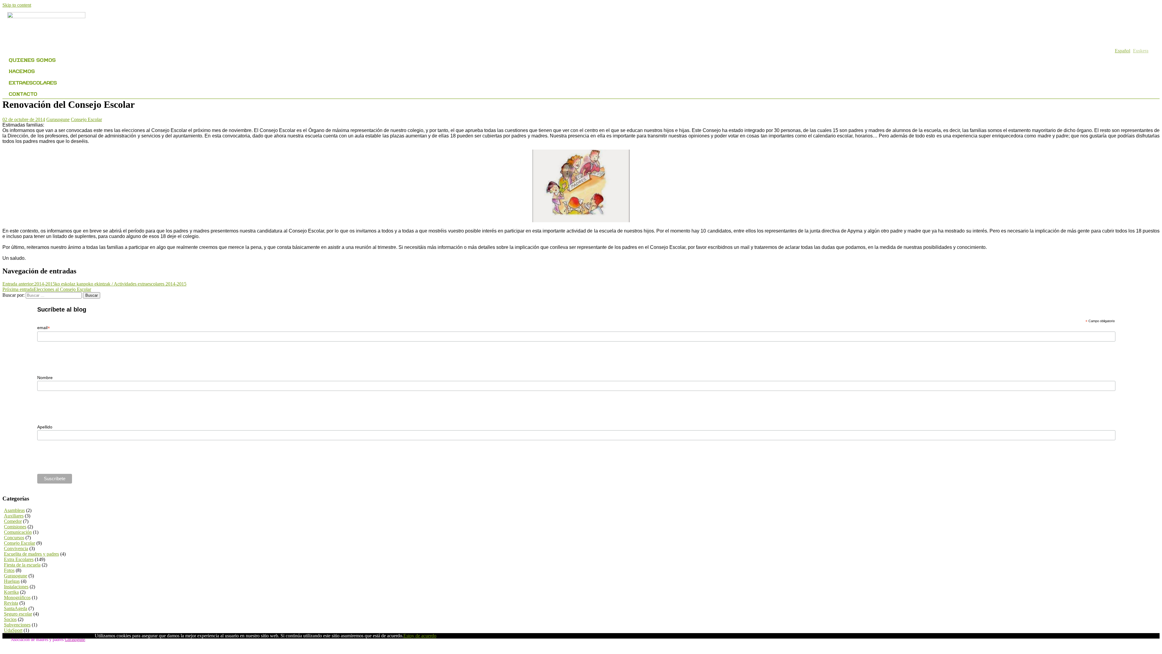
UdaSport (13, 630)
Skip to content (16, 5)
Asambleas (14, 510)
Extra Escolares (19, 559)
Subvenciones (17, 624)
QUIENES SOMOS (32, 59)
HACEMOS (22, 70)
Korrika (11, 592)
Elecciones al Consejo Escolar (46, 289)
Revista (11, 603)
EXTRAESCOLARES (33, 82)
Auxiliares (14, 515)
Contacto (23, 93)
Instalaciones (16, 586)
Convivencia (16, 548)
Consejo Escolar (86, 119)
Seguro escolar (18, 613)
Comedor (13, 521)
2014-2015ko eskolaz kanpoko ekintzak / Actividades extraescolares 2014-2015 (94, 283)
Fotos (9, 570)
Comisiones (15, 526)
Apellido (44, 426)
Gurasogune (58, 119)
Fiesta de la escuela (22, 564)
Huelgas (12, 581)
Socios (10, 619)
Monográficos (17, 597)
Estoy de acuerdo (419, 635)
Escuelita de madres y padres (31, 554)
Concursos (14, 537)
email (43, 328)
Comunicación (18, 532)
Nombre (45, 377)
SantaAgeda (15, 608)
